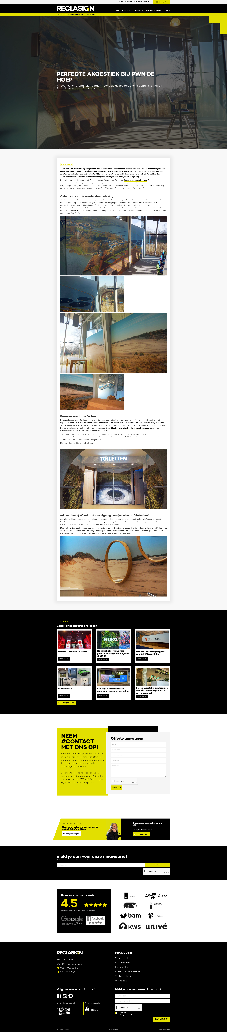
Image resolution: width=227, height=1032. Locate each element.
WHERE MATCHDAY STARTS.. (73, 652)
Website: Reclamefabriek (163, 1029)
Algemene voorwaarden (63, 1029)
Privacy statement (113, 1029)
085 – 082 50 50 (69, 968)
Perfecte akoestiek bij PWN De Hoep (82, 14)
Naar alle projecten (66, 703)
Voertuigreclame (123, 958)
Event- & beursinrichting (127, 972)
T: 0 (125, 2)
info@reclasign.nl (142, 2)
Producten (124, 952)
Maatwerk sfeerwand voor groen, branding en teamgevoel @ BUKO (113, 653)
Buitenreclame (122, 963)
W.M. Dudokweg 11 (66, 959)
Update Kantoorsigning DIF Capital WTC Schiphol (150, 653)
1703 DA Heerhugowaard (69, 964)
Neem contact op (161, 2)
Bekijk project (64, 658)
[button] (126, 10)
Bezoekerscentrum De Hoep (135, 180)
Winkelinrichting (123, 976)
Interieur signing (123, 967)
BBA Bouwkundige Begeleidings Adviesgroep (130, 428)
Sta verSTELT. (65, 689)
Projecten (65, 14)
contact (167, 10)
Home (118, 10)
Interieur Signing (66, 164)
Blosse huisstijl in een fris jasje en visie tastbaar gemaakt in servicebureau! (152, 690)
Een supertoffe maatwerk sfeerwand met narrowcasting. (113, 690)
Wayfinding (121, 981)
